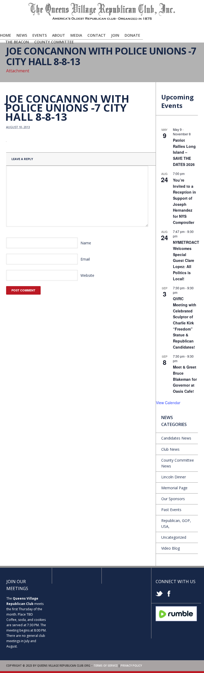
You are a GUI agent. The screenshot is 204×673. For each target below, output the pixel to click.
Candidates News (176, 438)
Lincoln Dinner (173, 476)
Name (85, 242)
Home (5, 35)
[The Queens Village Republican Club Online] (102, 19)
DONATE (132, 35)
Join (115, 35)
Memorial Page (174, 487)
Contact (96, 35)
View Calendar (168, 402)
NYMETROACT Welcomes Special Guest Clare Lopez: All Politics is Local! (186, 260)
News (21, 35)
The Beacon (17, 41)
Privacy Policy (131, 665)
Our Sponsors (173, 498)
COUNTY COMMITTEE (54, 41)
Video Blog (170, 548)
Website (87, 275)
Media (76, 35)
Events (39, 35)
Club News (170, 449)
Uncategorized (173, 537)
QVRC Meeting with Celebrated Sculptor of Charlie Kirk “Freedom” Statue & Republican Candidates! (184, 322)
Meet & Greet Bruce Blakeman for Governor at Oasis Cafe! (185, 379)
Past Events (171, 509)
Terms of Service (106, 665)
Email (85, 259)
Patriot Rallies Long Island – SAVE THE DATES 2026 (184, 152)
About (58, 35)
